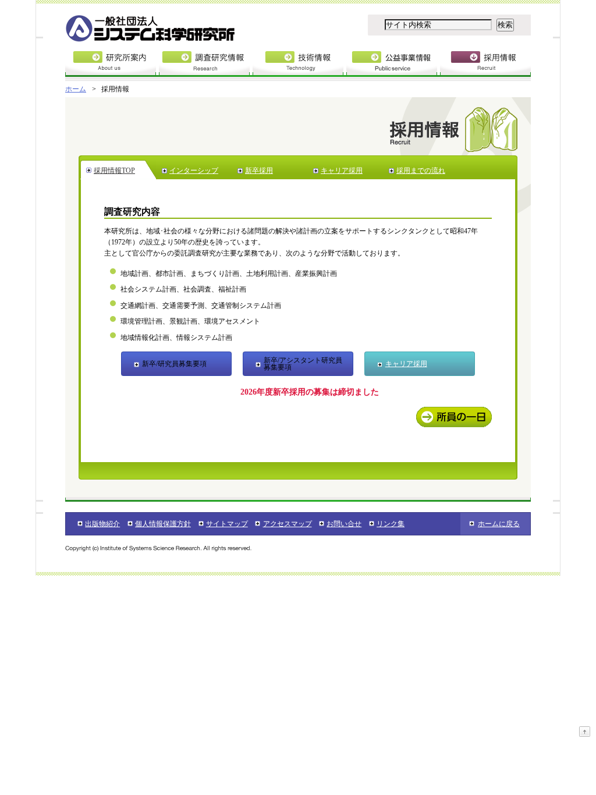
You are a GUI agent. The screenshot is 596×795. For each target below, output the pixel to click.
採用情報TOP (114, 170)
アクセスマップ (287, 524)
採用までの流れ (420, 170)
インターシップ (193, 170)
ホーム (75, 89)
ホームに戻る (499, 524)
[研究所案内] (112, 66)
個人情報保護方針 (163, 524)
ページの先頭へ (584, 731)
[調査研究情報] (206, 66)
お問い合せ (344, 524)
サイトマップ (227, 524)
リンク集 (391, 524)
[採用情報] (485, 66)
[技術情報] (299, 66)
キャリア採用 (342, 170)
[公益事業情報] (393, 66)
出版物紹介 (102, 524)
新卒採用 (259, 170)
